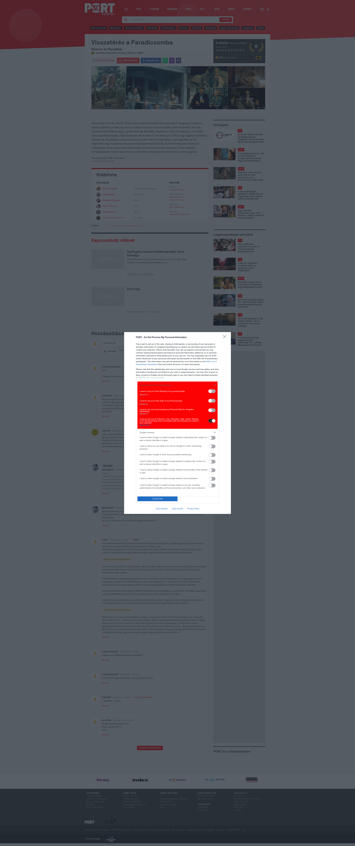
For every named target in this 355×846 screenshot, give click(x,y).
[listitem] (177, 385)
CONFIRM (157, 499)
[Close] (225, 337)
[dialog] (177, 423)
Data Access (177, 509)
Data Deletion (162, 509)
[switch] (211, 391)
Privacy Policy (193, 509)
